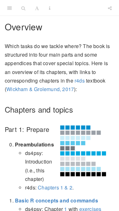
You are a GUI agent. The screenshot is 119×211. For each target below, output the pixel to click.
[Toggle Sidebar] (10, 8)
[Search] (23, 8)
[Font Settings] (37, 8)
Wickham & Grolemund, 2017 (40, 89)
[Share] (109, 8)
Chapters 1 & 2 (55, 187)
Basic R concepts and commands (56, 200)
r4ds (80, 80)
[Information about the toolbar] (49, 8)
